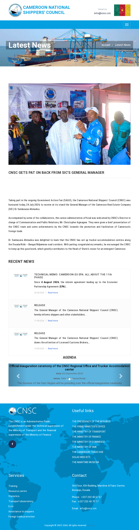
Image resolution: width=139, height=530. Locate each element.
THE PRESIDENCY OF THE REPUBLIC (91, 421)
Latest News (123, 45)
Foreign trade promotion (21, 516)
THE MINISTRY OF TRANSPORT (89, 431)
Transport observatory (20, 501)
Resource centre (17, 491)
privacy (91, 525)
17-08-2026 (39, 320)
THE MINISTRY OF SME (84, 447)
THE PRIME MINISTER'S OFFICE (88, 426)
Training (12, 486)
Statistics (13, 496)
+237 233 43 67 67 (91, 497)
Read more (53, 292)
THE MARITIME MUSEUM (85, 462)
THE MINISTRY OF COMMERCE (88, 441)
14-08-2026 (39, 348)
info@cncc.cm (88, 508)
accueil (106, 45)
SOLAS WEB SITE (81, 457)
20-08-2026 (39, 292)
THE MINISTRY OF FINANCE (86, 436)
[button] (17, 375)
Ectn (11, 506)
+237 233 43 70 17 (88, 501)
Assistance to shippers (21, 511)
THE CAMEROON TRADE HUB (87, 452)
